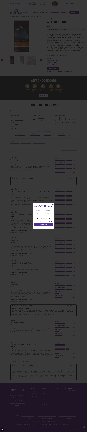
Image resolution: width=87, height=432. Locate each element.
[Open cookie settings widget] (2, 429)
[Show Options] (52, 214)
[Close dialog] (53, 204)
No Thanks (43, 227)
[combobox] (48, 214)
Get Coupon (43, 224)
